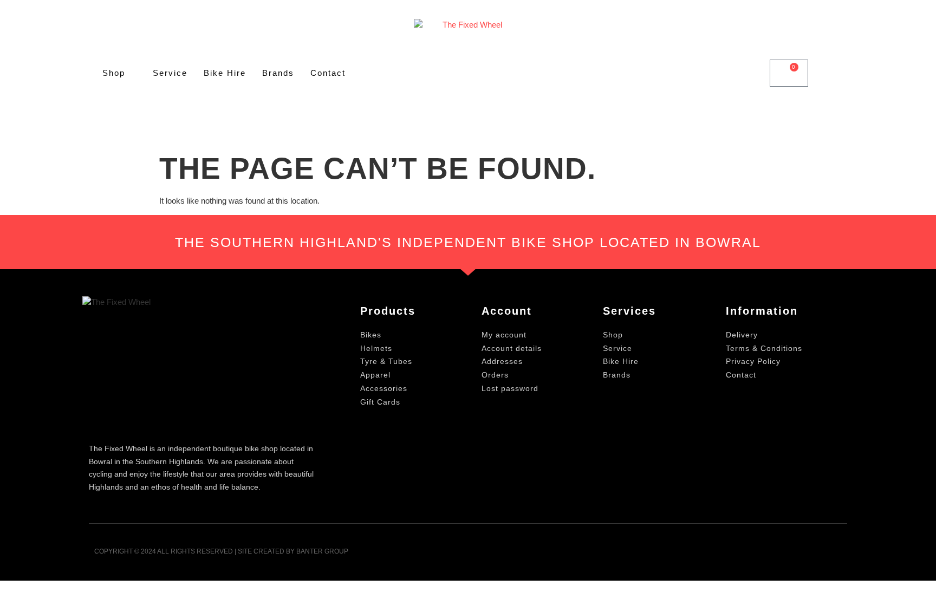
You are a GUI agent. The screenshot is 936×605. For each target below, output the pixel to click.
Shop (113, 72)
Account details (512, 348)
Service (170, 72)
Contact (328, 72)
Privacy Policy (753, 361)
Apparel (375, 374)
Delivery (742, 334)
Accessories (383, 388)
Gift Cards (380, 402)
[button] (750, 73)
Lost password (510, 388)
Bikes (370, 334)
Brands (278, 72)
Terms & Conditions (764, 348)
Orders (495, 374)
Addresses (502, 361)
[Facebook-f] (808, 555)
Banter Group (322, 551)
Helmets (376, 348)
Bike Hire (225, 72)
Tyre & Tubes (386, 361)
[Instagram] (835, 555)
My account (504, 334)
